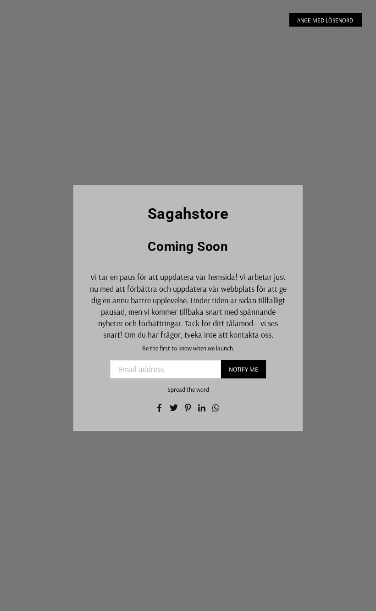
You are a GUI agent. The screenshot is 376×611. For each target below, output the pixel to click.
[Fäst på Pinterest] (188, 406)
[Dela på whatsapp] (216, 406)
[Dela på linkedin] (202, 406)
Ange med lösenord (325, 20)
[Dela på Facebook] (159, 406)
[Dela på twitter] (174, 406)
